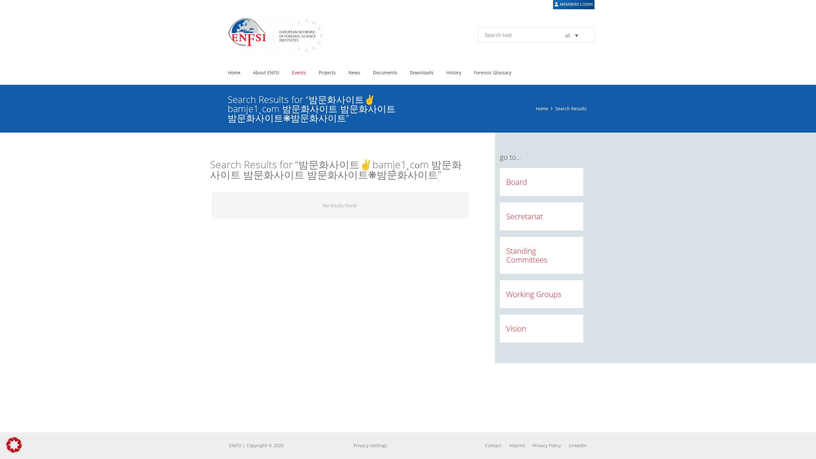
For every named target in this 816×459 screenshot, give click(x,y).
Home (542, 109)
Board (516, 182)
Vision (516, 328)
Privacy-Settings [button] (370, 445)
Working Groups (533, 294)
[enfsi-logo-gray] (273, 34)
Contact (493, 445)
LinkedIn (578, 445)
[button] (14, 445)
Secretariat (524, 216)
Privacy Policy (547, 445)
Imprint (517, 445)
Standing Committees (526, 255)
